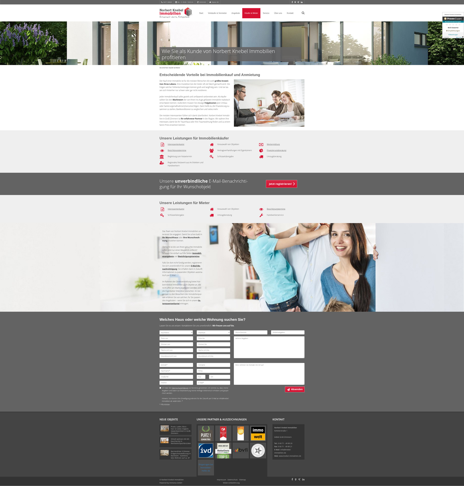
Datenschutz (233, 479)
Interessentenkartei (176, 144)
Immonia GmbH (175, 483)
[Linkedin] (302, 2)
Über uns (278, 13)
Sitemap (242, 479)
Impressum (221, 479)
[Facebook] (292, 2)
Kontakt (290, 13)
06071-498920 (167, 2)
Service (266, 13)
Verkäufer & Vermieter (217, 13)
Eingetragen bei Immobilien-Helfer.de (206, 467)
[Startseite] (176, 12)
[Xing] (298, 2)
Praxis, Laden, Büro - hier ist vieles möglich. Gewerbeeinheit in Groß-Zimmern (181, 429)
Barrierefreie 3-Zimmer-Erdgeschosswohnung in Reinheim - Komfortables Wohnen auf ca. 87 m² (181, 455)
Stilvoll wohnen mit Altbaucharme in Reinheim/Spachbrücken (181, 441)
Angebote (236, 13)
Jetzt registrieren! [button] (280, 184)
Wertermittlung (273, 144)
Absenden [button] (297, 389)
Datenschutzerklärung (180, 388)
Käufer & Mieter (251, 13)
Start (201, 13)
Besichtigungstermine (177, 150)
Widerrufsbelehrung (231, 483)
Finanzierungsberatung (276, 150)
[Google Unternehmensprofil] (295, 2)
